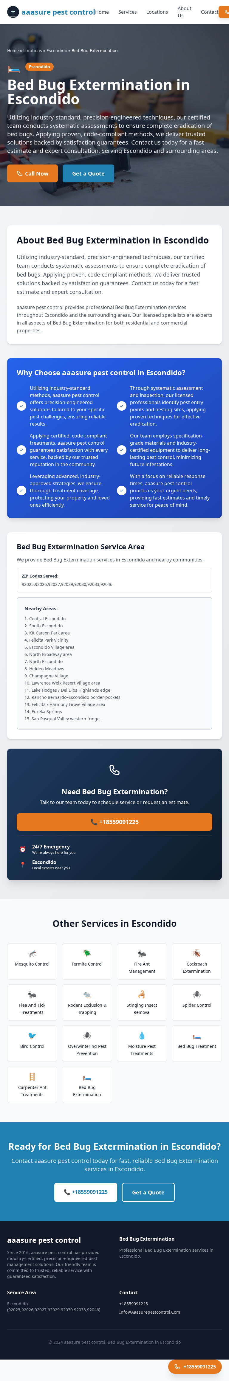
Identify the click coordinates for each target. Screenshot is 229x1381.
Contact (210, 12)
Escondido (57, 50)
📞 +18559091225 (114, 822)
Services (127, 12)
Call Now (36, 173)
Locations (157, 12)
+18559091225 (133, 1303)
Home (102, 12)
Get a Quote (88, 173)
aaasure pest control (58, 12)
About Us (184, 12)
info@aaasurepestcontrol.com (149, 1312)
